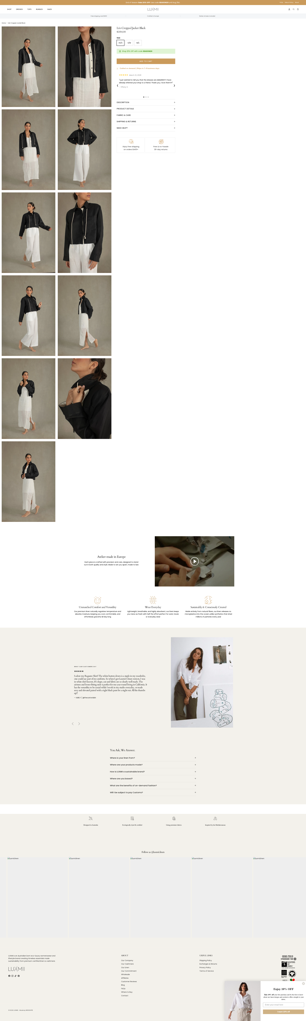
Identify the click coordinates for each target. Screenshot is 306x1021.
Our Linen (125, 967)
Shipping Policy (205, 960)
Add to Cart (145, 61)
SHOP (9, 9)
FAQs (281, 2)
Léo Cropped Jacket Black (16, 23)
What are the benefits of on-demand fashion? (133, 785)
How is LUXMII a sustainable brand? (127, 771)
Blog (123, 985)
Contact (124, 995)
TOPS (29, 9)
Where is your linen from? (122, 757)
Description (123, 102)
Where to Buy (126, 992)
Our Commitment (129, 971)
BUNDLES (39, 9)
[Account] (288, 9)
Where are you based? (121, 778)
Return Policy (289, 2)
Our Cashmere (127, 964)
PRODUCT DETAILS (125, 108)
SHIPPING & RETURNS (126, 121)
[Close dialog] (303, 983)
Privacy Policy (205, 967)
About (297, 2)
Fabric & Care (124, 115)
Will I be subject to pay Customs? (126, 792)
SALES (49, 9)
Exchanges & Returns (208, 964)
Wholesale (125, 974)
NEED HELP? (122, 128)
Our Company (127, 960)
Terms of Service (206, 971)
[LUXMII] (153, 9)
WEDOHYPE (29, 1010)
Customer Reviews (129, 981)
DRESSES (19, 9)
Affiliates (124, 978)
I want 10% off (283, 1012)
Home (4, 23)
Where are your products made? (126, 764)
